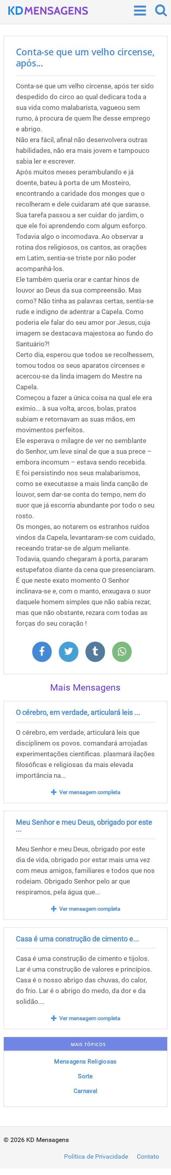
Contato (148, 1156)
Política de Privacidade (96, 1156)
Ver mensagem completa (89, 792)
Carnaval (85, 1091)
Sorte (85, 1076)
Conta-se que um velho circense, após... (85, 57)
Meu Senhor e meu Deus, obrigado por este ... (84, 825)
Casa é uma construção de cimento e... (77, 939)
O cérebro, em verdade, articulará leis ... (78, 712)
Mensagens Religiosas (85, 1061)
